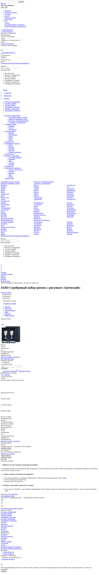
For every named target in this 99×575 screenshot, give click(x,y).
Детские (36, 232)
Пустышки (70, 208)
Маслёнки (70, 192)
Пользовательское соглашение (15, 25)
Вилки (11, 138)
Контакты (8, 11)
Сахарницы (70, 189)
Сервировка (12, 129)
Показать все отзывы (8, 454)
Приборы (12, 126)
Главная (3, 272)
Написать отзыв (6, 448)
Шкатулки (70, 216)
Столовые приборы (15, 157)
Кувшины (12, 159)
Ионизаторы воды (7, 220)
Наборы (11, 133)
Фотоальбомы (71, 213)
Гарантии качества (11, 12)
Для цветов (37, 225)
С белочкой (37, 204)
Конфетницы (71, 190)
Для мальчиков (6, 208)
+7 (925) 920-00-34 (7, 31)
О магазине (8, 19)
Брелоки (36, 211)
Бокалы (36, 192)
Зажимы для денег (40, 215)
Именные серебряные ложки (18, 119)
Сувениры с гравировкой (17, 122)
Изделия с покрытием (12, 109)
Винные (3, 279)
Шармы (69, 229)
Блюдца (36, 196)
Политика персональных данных (12, 508)
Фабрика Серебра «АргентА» (10, 357)
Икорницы (70, 225)
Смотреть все (5, 201)
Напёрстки (37, 218)
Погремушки (13, 135)
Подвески (37, 227)
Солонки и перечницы (70, 195)
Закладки (37, 216)
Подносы (70, 197)
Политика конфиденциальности (15, 26)
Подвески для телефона (41, 220)
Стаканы (11, 163)
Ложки (11, 136)
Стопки (36, 189)
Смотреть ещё (9, 142)
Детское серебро (10, 105)
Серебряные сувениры (12, 107)
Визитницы (71, 211)
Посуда (11, 128)
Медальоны (37, 229)
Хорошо (4, 571)
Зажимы (69, 234)
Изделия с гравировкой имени (19, 121)
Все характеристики (7, 359)
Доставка (8, 14)
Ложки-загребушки (15, 152)
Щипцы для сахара (5, 198)
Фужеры (11, 164)
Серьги (36, 234)
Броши (11, 177)
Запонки (11, 171)
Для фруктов (38, 222)
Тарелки (69, 206)
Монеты (11, 147)
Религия (36, 230)
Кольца (69, 227)
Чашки (36, 194)
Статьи (7, 23)
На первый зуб (39, 203)
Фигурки (12, 150)
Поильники (70, 204)
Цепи (10, 175)
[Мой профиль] (2, 262)
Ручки (11, 145)
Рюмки (36, 190)
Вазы (10, 161)
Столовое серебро (10, 103)
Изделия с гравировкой (12, 102)
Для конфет (37, 223)
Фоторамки (70, 215)
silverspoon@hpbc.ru (7, 44)
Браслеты (12, 173)
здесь (64, 478)
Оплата (7, 16)
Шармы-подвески (73, 232)
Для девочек (5, 209)
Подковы (12, 149)
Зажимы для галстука (16, 170)
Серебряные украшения (12, 110)
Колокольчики (71, 209)
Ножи (10, 140)
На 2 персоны (5, 281)
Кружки (69, 203)
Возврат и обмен (10, 18)
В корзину (4, 368)
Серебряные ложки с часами (18, 117)
